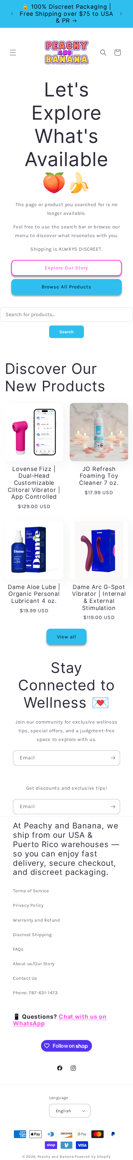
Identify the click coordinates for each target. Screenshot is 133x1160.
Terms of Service (31, 891)
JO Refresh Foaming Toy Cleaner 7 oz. (99, 475)
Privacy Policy (28, 905)
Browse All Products (66, 287)
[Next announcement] (121, 13)
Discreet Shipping (32, 934)
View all (66, 637)
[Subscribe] (113, 757)
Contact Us (25, 978)
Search (66, 331)
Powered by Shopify (93, 1157)
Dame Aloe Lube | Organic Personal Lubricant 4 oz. (34, 594)
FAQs (18, 949)
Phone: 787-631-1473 (35, 992)
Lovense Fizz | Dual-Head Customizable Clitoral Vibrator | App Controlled (34, 482)
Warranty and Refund (36, 920)
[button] (13, 52)
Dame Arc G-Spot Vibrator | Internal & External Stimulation (99, 597)
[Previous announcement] (12, 13)
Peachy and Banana (55, 1157)
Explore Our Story (66, 268)
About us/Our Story (34, 963)
